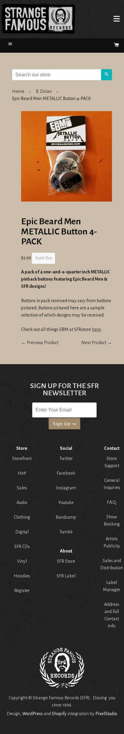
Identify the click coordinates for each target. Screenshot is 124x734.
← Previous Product (39, 342)
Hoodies (22, 575)
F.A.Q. (111, 502)
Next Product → (96, 342)
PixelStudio (106, 713)
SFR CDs (22, 546)
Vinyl (22, 561)
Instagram (66, 487)
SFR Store (66, 561)
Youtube (66, 502)
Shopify (59, 713)
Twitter (66, 458)
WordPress (32, 713)
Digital (22, 531)
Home (38, 18)
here (96, 329)
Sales (22, 487)
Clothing (22, 517)
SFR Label (66, 575)
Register (22, 590)
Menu (116, 18)
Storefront (22, 458)
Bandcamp (66, 517)
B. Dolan (44, 91)
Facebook (66, 473)
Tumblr (66, 531)
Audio (22, 502)
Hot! (22, 473)
